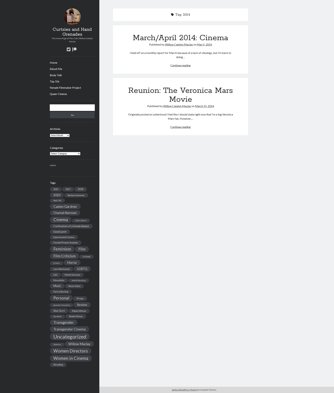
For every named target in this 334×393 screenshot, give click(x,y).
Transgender (63, 322)
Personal (61, 297)
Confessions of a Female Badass (71, 226)
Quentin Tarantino (61, 305)
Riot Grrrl (59, 310)
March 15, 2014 (204, 106)
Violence (57, 344)
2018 (80, 189)
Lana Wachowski (61, 269)
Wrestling (58, 364)
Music (57, 286)
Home (53, 62)
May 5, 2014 (204, 44)
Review (82, 305)
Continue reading (180, 65)
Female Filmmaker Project (65, 87)
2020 (56, 195)
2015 (55, 189)
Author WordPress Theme (184, 389)
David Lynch (59, 231)
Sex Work (57, 316)
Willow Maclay (79, 344)
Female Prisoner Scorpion (65, 242)
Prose (80, 298)
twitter (53, 165)
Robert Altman (79, 311)
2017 (68, 189)
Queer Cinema (58, 93)
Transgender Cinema (69, 329)
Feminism (62, 248)
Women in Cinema (70, 358)
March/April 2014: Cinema (180, 38)
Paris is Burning (60, 291)
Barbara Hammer (76, 195)
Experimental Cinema (63, 237)
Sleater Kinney (76, 316)
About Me (56, 68)
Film (81, 249)
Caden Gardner (65, 206)
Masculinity (58, 280)
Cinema (60, 219)
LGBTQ (82, 269)
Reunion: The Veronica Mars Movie (180, 95)
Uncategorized (69, 337)
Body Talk (56, 75)
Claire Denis (80, 220)
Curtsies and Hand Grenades (72, 32)
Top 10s (54, 81)
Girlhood (86, 256)
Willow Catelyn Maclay (179, 44)
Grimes (56, 263)
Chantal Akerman (65, 213)
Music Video (74, 286)
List (55, 274)
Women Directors (70, 350)
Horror (72, 262)
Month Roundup (79, 280)
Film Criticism (64, 256)
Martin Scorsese (72, 274)
